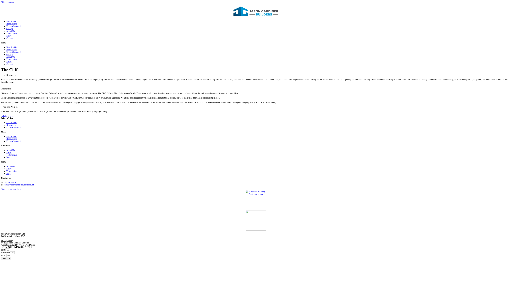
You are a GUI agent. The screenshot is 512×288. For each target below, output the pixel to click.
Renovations (11, 24)
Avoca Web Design (27, 245)
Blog (8, 157)
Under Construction (14, 26)
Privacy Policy (7, 240)
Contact (9, 38)
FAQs (8, 36)
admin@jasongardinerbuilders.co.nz (18, 185)
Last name (5, 252)
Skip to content (7, 2)
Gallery (9, 28)
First (3, 250)
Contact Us (6, 178)
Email (4, 255)
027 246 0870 (10, 182)
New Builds (11, 21)
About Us (10, 31)
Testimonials (11, 33)
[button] (256, 43)
